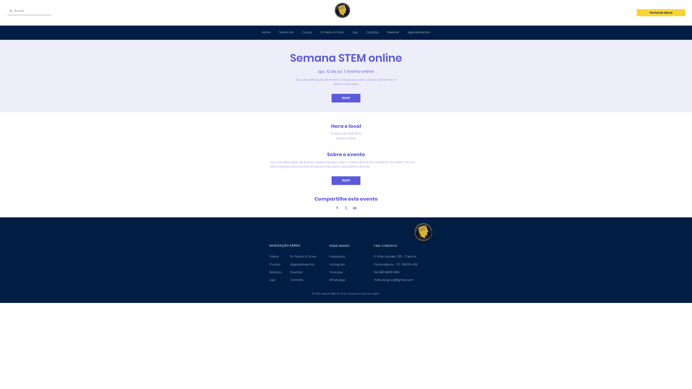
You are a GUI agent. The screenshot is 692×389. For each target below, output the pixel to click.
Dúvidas (296, 272)
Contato (297, 280)
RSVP (346, 98)
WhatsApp (337, 280)
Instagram (337, 264)
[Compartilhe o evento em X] (346, 207)
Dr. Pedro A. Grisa (303, 256)
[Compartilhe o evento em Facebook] (337, 207)
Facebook (337, 256)
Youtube (336, 272)
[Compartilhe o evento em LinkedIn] (355, 207)
